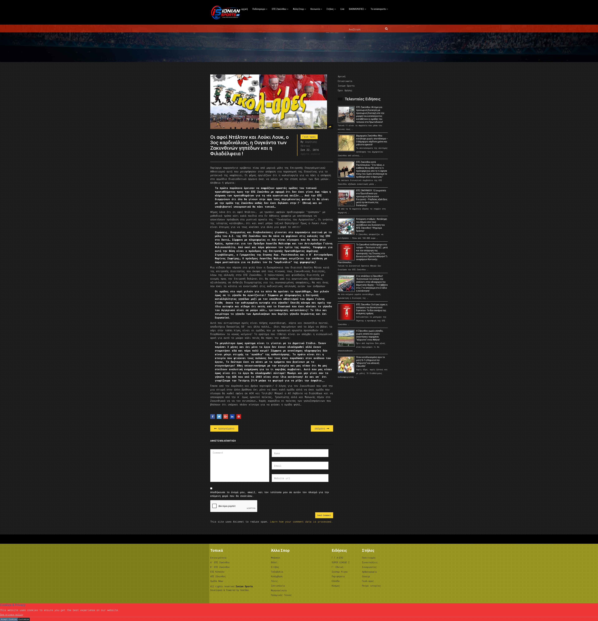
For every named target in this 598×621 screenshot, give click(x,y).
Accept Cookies (9, 619)
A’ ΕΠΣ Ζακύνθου (220, 562)
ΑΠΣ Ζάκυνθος (218, 576)
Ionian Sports (346, 85)
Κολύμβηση (276, 576)
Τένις (274, 581)
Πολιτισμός (369, 557)
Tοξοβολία (277, 571)
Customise (24, 619)
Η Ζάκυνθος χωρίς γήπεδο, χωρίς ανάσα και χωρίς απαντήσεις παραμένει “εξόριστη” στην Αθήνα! (369, 335)
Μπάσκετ (275, 557)
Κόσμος (336, 585)
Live (342, 9)
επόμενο (321, 428)
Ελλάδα (336, 581)
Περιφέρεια (338, 576)
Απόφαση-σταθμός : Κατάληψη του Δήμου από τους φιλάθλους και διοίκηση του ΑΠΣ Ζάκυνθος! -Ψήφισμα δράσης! (371, 225)
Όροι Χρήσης (345, 90)
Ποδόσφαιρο (258, 9)
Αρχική (244, 9)
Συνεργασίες (369, 567)
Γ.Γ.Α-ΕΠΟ (337, 557)
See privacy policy (11, 614)
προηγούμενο (225, 428)
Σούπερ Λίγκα (340, 571)
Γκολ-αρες (309, 136)
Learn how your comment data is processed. (301, 521)
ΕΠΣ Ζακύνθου (279, 9)
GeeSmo (244, 590)
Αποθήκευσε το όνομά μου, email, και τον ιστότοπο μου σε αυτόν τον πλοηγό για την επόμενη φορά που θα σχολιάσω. (269, 493)
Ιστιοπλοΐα (278, 585)
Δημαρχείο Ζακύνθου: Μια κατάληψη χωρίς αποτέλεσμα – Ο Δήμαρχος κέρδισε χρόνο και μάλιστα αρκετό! (372, 140)
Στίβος (275, 567)
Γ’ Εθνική (337, 567)
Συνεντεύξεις (370, 562)
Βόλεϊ (274, 562)
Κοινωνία (315, 9)
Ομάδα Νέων (216, 581)
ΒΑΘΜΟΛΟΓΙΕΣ (356, 9)
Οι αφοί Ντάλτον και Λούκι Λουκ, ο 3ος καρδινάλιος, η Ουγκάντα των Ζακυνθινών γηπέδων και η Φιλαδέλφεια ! (249, 145)
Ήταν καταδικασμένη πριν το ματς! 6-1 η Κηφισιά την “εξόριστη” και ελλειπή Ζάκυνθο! (370, 361)
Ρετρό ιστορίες (371, 585)
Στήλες (330, 9)
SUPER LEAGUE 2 (340, 562)
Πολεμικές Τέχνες (281, 595)
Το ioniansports (378, 9)
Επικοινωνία (345, 81)
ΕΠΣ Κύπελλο (217, 571)
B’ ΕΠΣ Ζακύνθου (220, 567)
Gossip (366, 576)
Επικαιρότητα (218, 557)
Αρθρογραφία (369, 571)
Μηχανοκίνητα (279, 590)
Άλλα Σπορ (298, 9)
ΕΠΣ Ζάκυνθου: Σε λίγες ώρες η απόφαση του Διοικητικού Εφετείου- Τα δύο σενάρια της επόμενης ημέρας (371, 309)
